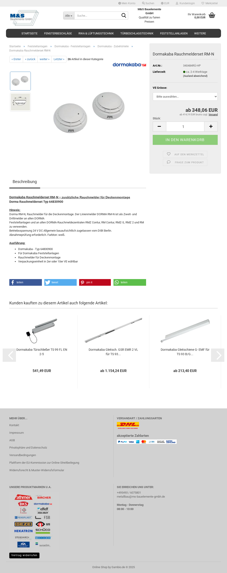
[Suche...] (124, 16)
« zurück (30, 59)
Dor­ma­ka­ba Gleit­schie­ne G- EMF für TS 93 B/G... (185, 352)
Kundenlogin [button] (186, 3)
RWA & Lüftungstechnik (96, 33)
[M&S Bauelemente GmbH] (33, 18)
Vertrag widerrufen (24, 555)
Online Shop (99, 567)
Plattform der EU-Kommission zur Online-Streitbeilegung (44, 462)
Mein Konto (128, 3)
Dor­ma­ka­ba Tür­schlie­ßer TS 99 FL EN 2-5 (41, 352)
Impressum (16, 432)
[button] (165, 3)
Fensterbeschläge (58, 33)
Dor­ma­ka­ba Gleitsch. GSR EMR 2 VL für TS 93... (113, 352)
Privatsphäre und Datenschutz (28, 447)
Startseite (29, 33)
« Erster (16, 59)
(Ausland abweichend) (195, 76)
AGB (12, 440)
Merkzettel (211, 3)
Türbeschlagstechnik (136, 33)
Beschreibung (25, 181)
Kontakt (14, 425)
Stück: (157, 118)
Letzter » (59, 59)
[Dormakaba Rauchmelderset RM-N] (90, 112)
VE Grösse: (160, 87)
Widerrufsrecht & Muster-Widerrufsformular (36, 470)
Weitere (200, 33)
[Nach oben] (214, 566)
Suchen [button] (149, 3)
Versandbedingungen (22, 455)
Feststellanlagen (174, 33)
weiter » (44, 59)
